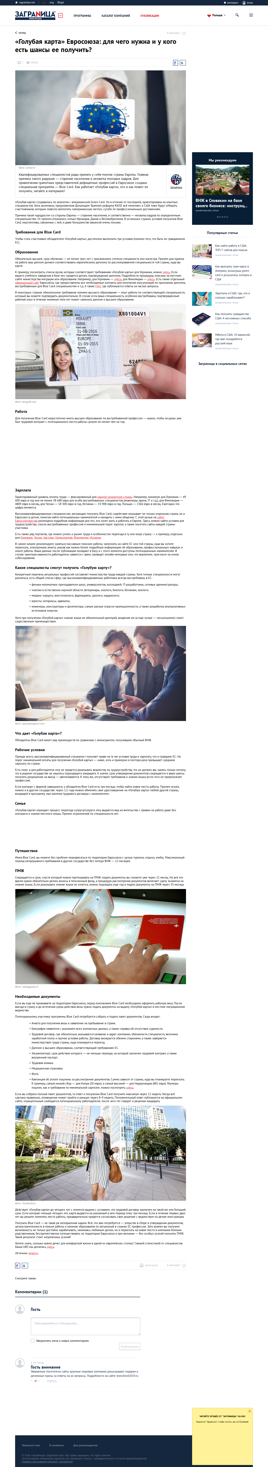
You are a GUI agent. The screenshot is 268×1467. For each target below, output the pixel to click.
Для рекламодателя (85, 1445)
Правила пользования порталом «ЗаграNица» (47, 1461)
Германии (26, 537)
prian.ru (33, 1253)
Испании (95, 537)
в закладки (173, 33)
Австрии (48, 537)
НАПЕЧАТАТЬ (151, 1265)
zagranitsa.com (27, 2)
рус (44, 2)
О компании (56, 1445)
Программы (82, 16)
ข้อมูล (60, 2)
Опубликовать (130, 1346)
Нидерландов (63, 537)
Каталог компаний (116, 16)
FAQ (98, 286)
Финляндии (81, 537)
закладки (232, 2)
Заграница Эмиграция (35, 15)
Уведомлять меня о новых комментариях (62, 1341)
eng (52, 2)
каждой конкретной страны (114, 497)
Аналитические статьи (207, 210)
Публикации (149, 16)
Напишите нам (31, 1445)
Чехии (38, 537)
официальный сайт (27, 282)
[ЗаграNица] (176, 180)
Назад (22, 32)
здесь (166, 272)
